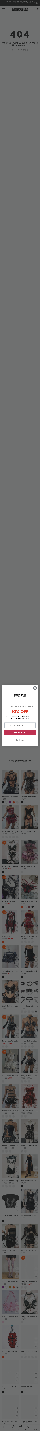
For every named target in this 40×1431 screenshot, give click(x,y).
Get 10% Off (20, 732)
